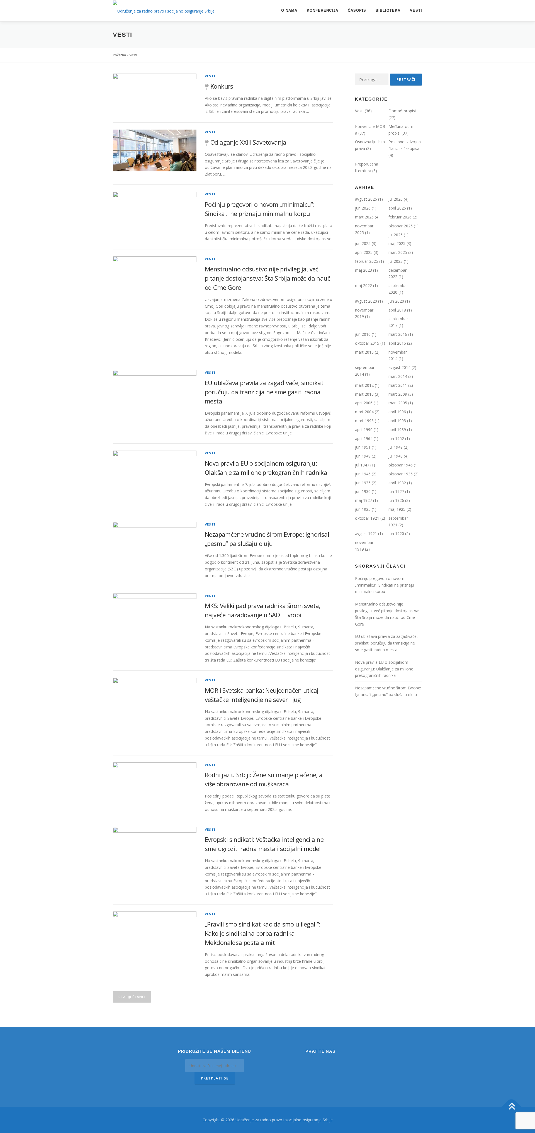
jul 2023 (395, 261)
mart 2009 (397, 394)
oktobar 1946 (400, 465)
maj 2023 (363, 270)
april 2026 (397, 208)
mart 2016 (397, 334)
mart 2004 (364, 411)
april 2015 (397, 343)
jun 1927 (396, 491)
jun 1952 (396, 438)
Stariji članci (131, 997)
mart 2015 (364, 352)
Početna (119, 55)
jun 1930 (363, 491)
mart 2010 (364, 394)
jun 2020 (396, 301)
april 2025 (364, 252)
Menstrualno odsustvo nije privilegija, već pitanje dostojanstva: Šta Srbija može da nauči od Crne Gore (268, 278)
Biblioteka (388, 10)
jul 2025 (395, 234)
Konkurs (221, 86)
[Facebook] (328, 1063)
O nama (289, 10)
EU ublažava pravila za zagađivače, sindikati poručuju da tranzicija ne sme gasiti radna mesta (265, 391)
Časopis (357, 10)
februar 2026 (400, 217)
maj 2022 (363, 285)
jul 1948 (395, 456)
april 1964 (364, 438)
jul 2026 (395, 199)
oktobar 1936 (400, 473)
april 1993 (397, 420)
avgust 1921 (366, 533)
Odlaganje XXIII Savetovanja (248, 142)
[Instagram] (312, 1063)
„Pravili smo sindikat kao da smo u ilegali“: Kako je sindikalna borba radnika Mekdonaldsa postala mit (262, 933)
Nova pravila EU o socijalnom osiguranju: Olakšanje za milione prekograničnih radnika (384, 669)
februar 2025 (366, 261)
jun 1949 (363, 456)
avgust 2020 (366, 301)
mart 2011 (397, 385)
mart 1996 (364, 420)
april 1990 (364, 429)
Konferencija (322, 10)
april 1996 (397, 411)
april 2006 (364, 402)
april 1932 (397, 482)
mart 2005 (397, 402)
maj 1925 (396, 509)
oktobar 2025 (400, 225)
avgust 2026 (366, 199)
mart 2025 (397, 252)
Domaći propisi (402, 110)
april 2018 (397, 310)
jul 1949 (395, 447)
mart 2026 (364, 217)
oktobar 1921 (367, 518)
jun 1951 (363, 447)
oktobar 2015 (367, 343)
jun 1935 (363, 482)
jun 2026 (363, 208)
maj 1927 (363, 500)
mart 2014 (397, 376)
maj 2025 (396, 243)
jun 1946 (363, 473)
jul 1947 (362, 465)
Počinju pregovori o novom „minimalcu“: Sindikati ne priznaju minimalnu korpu (384, 585)
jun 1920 (396, 533)
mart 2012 (364, 385)
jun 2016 (363, 334)
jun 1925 (363, 509)
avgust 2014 (399, 367)
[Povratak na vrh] (511, 1107)
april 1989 (397, 429)
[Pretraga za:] (371, 80)
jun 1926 (396, 500)
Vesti (416, 10)
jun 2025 (363, 243)
